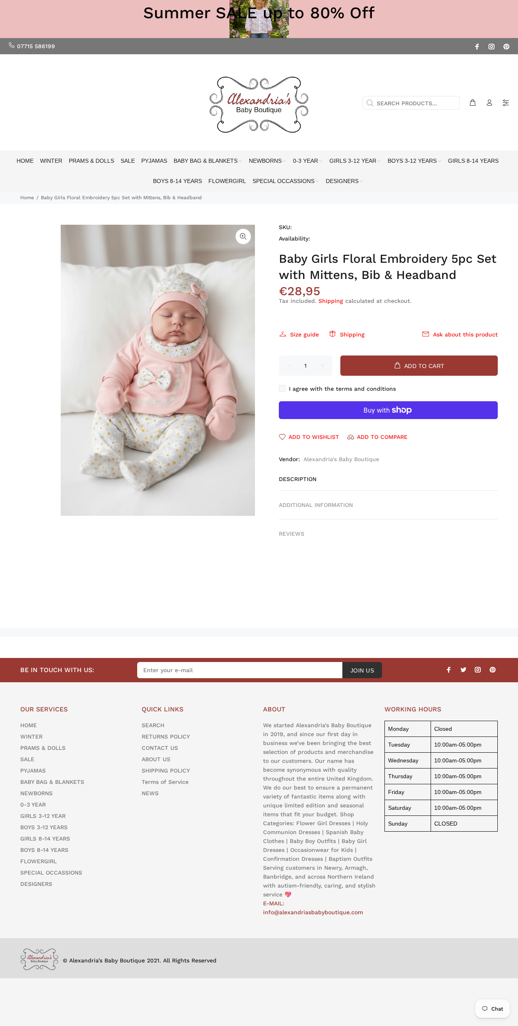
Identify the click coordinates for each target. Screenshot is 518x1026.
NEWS (150, 793)
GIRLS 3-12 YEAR (43, 816)
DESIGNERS (36, 884)
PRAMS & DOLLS (43, 748)
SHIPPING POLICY (166, 770)
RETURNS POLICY (166, 736)
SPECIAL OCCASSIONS (51, 872)
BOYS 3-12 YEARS (44, 827)
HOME (28, 725)
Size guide (304, 334)
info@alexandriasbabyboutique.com (313, 912)
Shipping (330, 301)
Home (27, 197)
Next (243, 370)
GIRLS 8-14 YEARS (45, 838)
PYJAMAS (33, 770)
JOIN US (362, 670)
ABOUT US (156, 759)
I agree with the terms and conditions (342, 388)
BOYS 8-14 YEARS (44, 850)
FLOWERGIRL (38, 861)
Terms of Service (165, 782)
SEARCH (153, 725)
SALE (27, 759)
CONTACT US (160, 748)
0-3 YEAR (33, 804)
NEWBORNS (36, 793)
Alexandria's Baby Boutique (341, 459)
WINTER (31, 736)
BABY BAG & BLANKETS (52, 782)
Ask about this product (465, 334)
